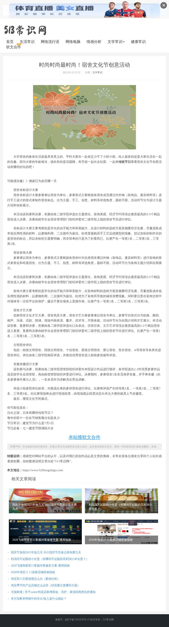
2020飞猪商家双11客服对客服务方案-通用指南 (40, 565)
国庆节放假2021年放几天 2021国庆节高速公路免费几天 (46, 552)
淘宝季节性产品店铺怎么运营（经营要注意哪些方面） (45, 585)
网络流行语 (50, 42)
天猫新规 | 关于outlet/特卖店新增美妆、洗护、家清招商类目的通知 (53, 592)
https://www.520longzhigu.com (25, 30)
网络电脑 (73, 42)
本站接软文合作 (84, 437)
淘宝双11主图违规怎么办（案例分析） (35, 578)
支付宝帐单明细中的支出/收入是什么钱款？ (39, 598)
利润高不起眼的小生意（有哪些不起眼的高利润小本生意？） (50, 559)
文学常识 (115, 42)
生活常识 (27, 42)
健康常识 (138, 42)
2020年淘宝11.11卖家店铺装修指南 (33, 572)
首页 (10, 42)
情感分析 (94, 42)
